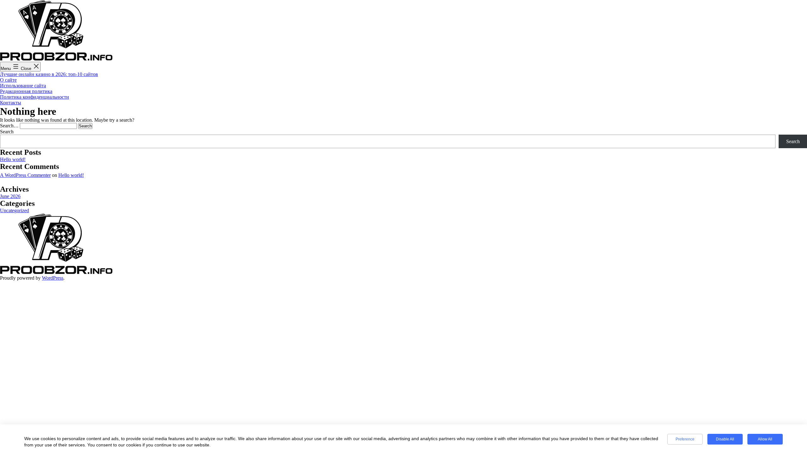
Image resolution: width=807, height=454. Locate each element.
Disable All (725, 439)
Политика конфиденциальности (34, 97)
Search (7, 131)
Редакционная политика (26, 91)
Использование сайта (23, 85)
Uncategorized (14, 210)
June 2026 (10, 196)
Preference (685, 439)
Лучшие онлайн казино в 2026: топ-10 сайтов (49, 74)
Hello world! (13, 159)
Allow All (765, 439)
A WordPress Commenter (25, 175)
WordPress (52, 278)
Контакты (10, 102)
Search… (9, 125)
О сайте (8, 80)
